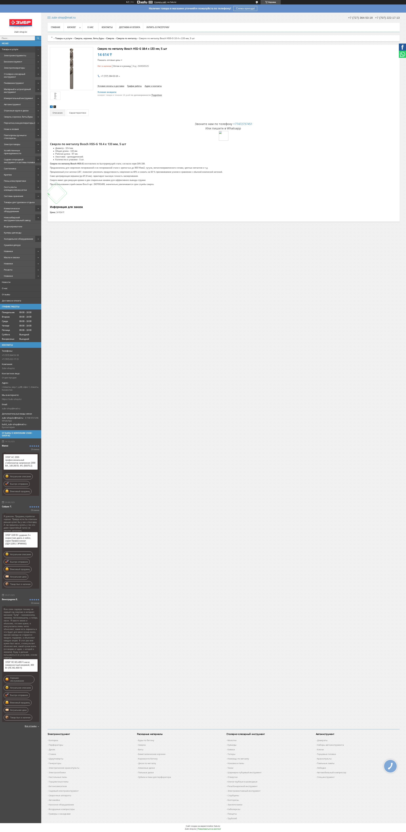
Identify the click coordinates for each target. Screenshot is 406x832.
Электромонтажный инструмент (244, 790)
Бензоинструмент (13, 61)
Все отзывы (31, 726)
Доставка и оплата (11, 300)
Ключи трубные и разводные (242, 781)
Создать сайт (160, 2)
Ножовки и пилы (236, 763)
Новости (6, 282)
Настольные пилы (58, 777)
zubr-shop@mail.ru (11, 408)
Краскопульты (324, 758)
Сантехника (10, 168)
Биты (140, 749)
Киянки (231, 749)
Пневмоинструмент (14, 83)
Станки (52, 754)
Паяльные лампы (325, 763)
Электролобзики (57, 772)
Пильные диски (146, 772)
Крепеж (8, 174)
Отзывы (6, 294)
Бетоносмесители (58, 786)
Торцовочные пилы (59, 781)
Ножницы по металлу (238, 758)
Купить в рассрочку (158, 27)
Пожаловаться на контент (209, 829)
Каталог (71, 27)
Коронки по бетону (148, 758)
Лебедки (321, 767)
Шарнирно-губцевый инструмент (245, 772)
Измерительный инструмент (18, 98)
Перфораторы (56, 744)
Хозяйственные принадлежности (12, 152)
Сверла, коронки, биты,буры (18, 116)
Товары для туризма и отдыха (19, 202)
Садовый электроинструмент (64, 790)
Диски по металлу (147, 763)
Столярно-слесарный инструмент (14, 75)
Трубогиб (232, 818)
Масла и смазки (12, 257)
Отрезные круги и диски (16, 110)
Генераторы (55, 763)
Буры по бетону (146, 740)
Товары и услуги (10, 49)
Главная (55, 27)
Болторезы (233, 800)
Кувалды (232, 744)
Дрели (52, 749)
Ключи (320, 749)
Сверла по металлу (126, 38)
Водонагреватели (13, 226)
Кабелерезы (234, 809)
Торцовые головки (326, 754)
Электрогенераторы (14, 67)
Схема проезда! (245, 8)
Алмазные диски (146, 767)
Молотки (232, 740)
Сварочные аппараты (60, 795)
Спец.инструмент (326, 777)
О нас (4, 288)
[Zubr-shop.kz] (20, 23)
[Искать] (38, 38)
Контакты (107, 27)
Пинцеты (232, 813)
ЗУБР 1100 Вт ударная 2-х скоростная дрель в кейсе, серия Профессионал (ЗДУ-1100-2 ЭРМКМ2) (18, 539)
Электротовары (12, 144)
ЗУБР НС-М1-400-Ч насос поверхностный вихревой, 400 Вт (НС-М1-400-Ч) (19, 665)
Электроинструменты (15, 55)
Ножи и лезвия (11, 129)
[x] (54, 107)
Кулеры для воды (12, 232)
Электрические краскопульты (64, 767)
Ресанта (8, 269)
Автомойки (54, 800)
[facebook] (51, 107)
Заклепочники (235, 804)
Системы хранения (13, 196)
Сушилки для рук (12, 245)
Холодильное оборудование (18, 238)
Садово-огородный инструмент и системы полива (19, 161)
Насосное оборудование (61, 804)
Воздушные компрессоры (62, 809)
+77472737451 (242, 124)
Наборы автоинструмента (330, 744)
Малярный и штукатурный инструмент (17, 90)
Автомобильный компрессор (331, 772)
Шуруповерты (56, 758)
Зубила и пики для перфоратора (154, 777)
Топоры (231, 754)
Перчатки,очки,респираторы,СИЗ (21, 122)
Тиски (230, 767)
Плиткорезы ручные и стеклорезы (15, 137)
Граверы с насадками (60, 813)
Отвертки (233, 777)
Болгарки (53, 740)
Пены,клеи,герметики (15, 180)
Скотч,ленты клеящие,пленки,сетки (15, 188)
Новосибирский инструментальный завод (17, 219)
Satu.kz (217, 826)
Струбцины (233, 795)
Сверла (110, 38)
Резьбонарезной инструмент (243, 786)
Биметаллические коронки (151, 754)
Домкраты (322, 740)
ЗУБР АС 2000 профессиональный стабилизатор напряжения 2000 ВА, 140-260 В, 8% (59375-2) (20, 461)
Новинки (8, 251)
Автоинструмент (12, 104)
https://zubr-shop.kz (12, 399)
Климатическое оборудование (12, 210)
